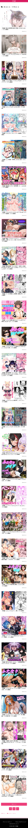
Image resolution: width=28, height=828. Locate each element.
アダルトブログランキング (20, 821)
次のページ (14, 804)
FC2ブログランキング (14, 823)
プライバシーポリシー (7, 821)
